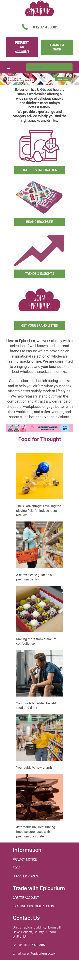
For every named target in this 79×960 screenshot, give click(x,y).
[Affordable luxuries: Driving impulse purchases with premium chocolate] (39, 798)
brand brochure (39, 222)
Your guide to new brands (34, 767)
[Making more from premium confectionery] (39, 610)
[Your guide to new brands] (39, 738)
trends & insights (39, 274)
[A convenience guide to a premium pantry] (39, 545)
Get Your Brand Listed (39, 325)
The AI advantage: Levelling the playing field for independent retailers (38, 510)
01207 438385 (34, 945)
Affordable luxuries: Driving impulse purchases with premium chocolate (35, 831)
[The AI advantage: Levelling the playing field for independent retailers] (39, 477)
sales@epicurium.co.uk (38, 953)
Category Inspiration (39, 170)
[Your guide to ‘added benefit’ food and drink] (39, 674)
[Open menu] (8, 67)
